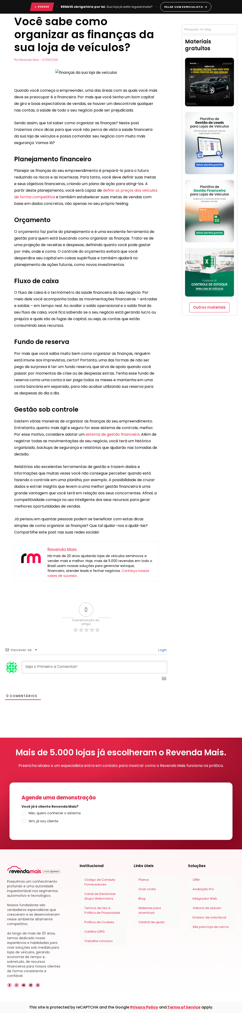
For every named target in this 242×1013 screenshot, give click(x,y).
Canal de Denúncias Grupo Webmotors (100, 896)
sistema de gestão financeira (112, 434)
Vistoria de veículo (207, 908)
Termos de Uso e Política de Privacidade (102, 910)
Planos (143, 879)
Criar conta (147, 889)
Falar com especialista (183, 7)
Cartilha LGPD (94, 931)
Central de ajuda (151, 922)
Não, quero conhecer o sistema (55, 813)
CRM (196, 879)
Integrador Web (205, 898)
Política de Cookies (99, 922)
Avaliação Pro (203, 889)
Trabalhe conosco (98, 941)
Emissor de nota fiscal (209, 917)
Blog (141, 898)
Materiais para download (149, 910)
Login (162, 650)
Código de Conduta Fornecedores (99, 882)
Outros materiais (209, 307)
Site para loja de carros (211, 927)
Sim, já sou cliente (43, 821)
